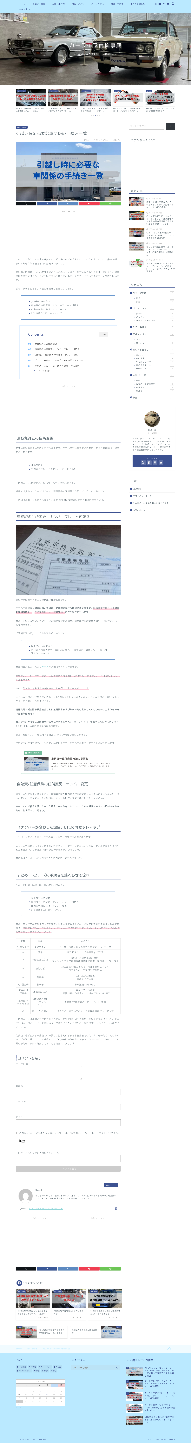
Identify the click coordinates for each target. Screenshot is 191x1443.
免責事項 (42, 1440)
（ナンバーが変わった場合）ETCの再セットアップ (60, 360)
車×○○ (154, 355)
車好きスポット (154, 365)
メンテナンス (97, 4)
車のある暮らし (137, 4)
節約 (154, 301)
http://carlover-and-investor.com (46, 1208)
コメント (22, 1064)
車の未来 (154, 358)
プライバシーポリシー (143, 496)
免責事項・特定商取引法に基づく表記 (151, 503)
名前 (19, 1086)
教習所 (46, 1371)
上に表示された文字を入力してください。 (38, 1152)
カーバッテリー (46, 1367)
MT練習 (33, 1367)
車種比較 (154, 387)
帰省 (37, 1371)
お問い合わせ (25, 9)
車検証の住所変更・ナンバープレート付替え (57, 349)
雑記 (153, 397)
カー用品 (154, 343)
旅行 (54, 1371)
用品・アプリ (78, 4)
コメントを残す (43, 370)
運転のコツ (154, 368)
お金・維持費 (58, 4)
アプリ (154, 339)
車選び (154, 390)
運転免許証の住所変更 (46, 343)
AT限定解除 (22, 1367)
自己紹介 (137, 489)
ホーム (22, 4)
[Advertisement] (68, 233)
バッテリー (154, 317)
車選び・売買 (39, 4)
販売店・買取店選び (154, 384)
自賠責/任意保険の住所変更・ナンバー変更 (56, 354)
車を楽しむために (154, 361)
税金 (154, 298)
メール (21, 1101)
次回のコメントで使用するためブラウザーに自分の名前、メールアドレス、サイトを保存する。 (69, 1132)
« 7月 (19, 1407)
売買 (154, 380)
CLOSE (104, 334)
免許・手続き (117, 4)
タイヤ (154, 313)
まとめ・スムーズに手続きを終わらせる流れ (57, 366)
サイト (19, 1116)
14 (47, 1395)
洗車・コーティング (154, 320)
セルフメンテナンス (25, 1371)
